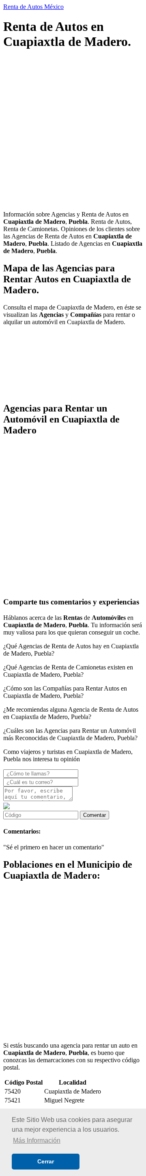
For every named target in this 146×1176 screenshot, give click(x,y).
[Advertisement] (73, 131)
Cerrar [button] (45, 1161)
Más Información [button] (36, 1140)
